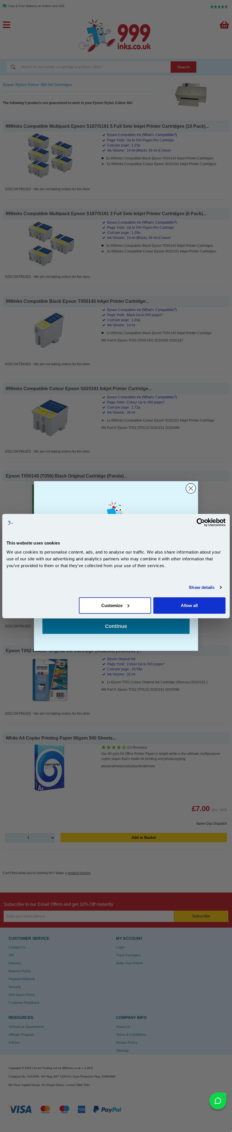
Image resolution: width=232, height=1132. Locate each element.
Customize (112, 605)
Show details (201, 587)
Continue (116, 626)
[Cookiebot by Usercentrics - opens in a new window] (200, 522)
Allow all (189, 605)
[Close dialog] (191, 488)
